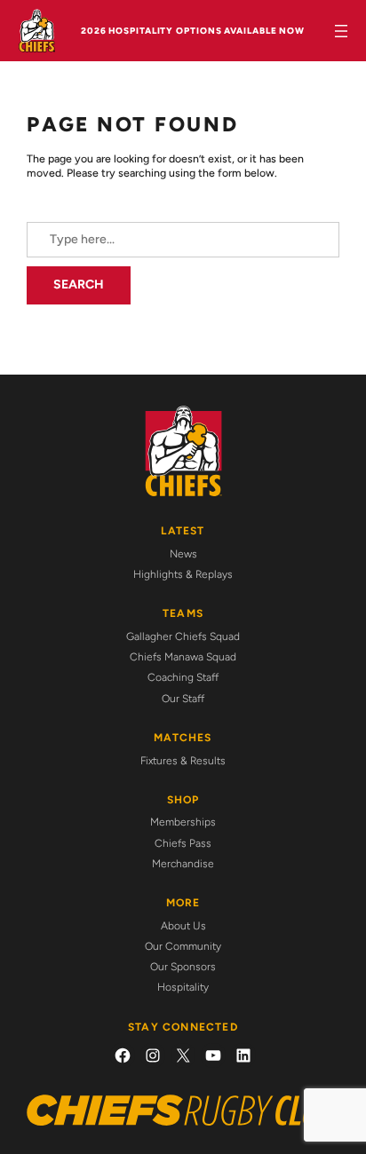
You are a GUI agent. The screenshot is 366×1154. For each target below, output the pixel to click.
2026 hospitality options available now (193, 30)
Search (78, 284)
